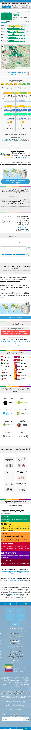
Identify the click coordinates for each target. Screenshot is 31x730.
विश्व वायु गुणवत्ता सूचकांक (11, 591)
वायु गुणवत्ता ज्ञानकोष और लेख (15, 640)
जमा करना (26, 719)
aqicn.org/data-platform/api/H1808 (22, 227)
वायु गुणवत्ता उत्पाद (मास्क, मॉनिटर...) (15, 654)
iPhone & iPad (8, 399)
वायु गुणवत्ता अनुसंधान (15, 637)
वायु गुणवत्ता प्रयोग (15, 641)
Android (22, 399)
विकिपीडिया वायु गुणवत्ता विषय (9, 572)
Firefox (22, 421)
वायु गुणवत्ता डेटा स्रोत (15, 650)
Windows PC (23, 410)
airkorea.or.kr (21, 157)
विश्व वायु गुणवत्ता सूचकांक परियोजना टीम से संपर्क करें (15, 632)
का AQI (12, 12)
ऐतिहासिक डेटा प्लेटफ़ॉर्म (15, 657)
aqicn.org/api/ (25, 231)
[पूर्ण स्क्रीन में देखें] (28, 12)
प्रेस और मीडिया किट (15, 633)
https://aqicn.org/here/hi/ (15, 196)
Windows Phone (8, 410)
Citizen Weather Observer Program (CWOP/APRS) (15, 691)
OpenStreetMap (21, 67)
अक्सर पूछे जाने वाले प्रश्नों (15, 646)
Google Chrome (8, 421)
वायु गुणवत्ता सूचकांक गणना (15, 651)
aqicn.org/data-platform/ (15, 346)
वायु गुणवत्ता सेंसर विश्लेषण (15, 643)
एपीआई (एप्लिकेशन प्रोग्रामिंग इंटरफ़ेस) (15, 656)
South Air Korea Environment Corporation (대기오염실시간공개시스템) (15, 693)
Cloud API (23, 432)
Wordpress (8, 432)
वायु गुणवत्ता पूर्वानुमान (15, 653)
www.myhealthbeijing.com (16, 580)
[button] (16, 54)
